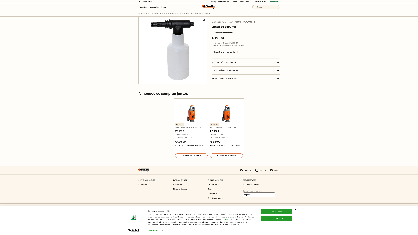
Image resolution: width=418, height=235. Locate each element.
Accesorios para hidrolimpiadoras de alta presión (195, 13)
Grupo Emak (212, 193)
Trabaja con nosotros (215, 198)
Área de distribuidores (251, 184)
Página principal (143, 13)
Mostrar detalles (154, 231)
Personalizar (275, 218)
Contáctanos (142, 184)
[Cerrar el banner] (295, 210)
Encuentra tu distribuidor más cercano (190, 145)
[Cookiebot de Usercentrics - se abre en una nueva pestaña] (133, 230)
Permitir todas (276, 212)
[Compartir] (203, 19)
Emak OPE (211, 189)
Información (177, 184)
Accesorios (154, 13)
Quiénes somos (213, 184)
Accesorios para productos (169, 13)
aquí (226, 219)
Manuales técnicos (180, 189)
